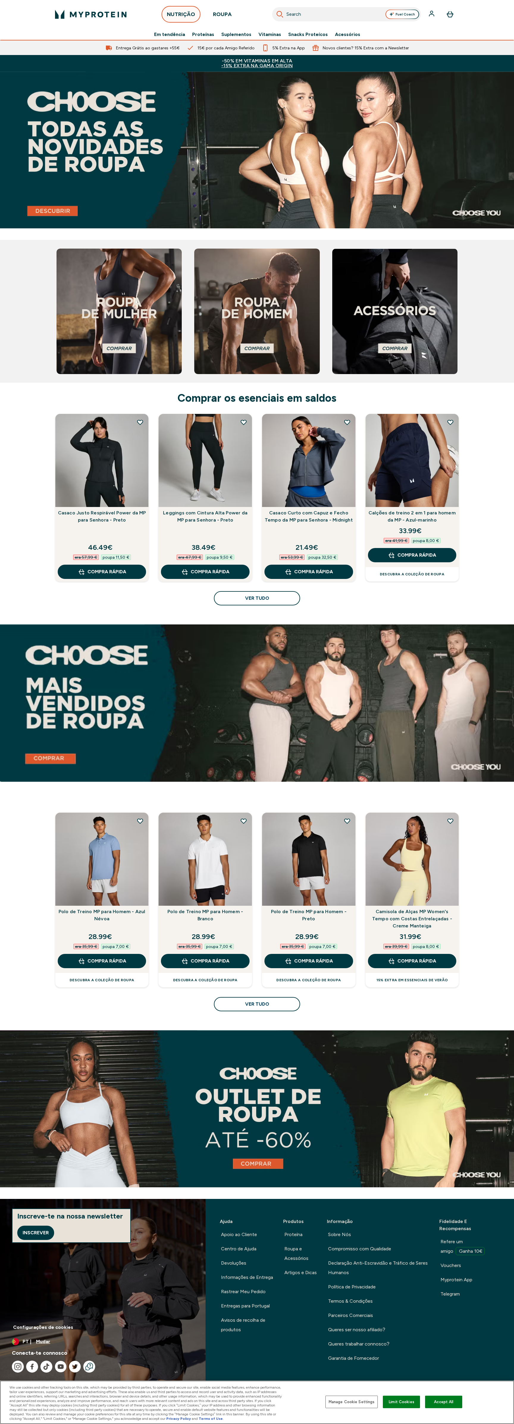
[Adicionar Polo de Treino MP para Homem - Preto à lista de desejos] (347, 821)
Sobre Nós (339, 1234)
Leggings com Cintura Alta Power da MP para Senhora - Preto (205, 516)
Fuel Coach (405, 14)
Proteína (293, 1234)
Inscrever (36, 1232)
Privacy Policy (178, 1419)
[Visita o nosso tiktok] (46, 1367)
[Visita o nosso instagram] (18, 1367)
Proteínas (203, 34)
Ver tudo (257, 598)
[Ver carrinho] (450, 14)
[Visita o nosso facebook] (32, 1367)
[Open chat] (89, 1367)
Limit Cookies (401, 1402)
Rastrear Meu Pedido (243, 1291)
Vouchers (451, 1265)
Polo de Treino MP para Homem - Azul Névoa (102, 915)
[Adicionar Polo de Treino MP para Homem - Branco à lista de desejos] (244, 821)
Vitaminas (269, 34)
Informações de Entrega (247, 1277)
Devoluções (233, 1263)
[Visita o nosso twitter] (75, 1367)
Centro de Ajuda (238, 1248)
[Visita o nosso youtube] (61, 1367)
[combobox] (346, 14)
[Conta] (432, 14)
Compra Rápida (106, 571)
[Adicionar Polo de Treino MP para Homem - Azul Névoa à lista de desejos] (140, 821)
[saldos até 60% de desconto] (257, 1108)
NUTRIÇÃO (181, 14)
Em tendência (169, 34)
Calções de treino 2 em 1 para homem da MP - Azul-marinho (412, 516)
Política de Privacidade (352, 1286)
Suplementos (236, 34)
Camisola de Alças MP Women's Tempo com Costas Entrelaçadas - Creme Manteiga (412, 918)
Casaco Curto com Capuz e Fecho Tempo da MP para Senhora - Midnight (309, 516)
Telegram (450, 1293)
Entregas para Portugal (245, 1305)
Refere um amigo (461, 1246)
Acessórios (347, 34)
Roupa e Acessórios (296, 1253)
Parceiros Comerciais (350, 1315)
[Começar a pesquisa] (280, 14)
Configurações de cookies (43, 1327)
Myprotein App (456, 1279)
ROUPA (222, 14)
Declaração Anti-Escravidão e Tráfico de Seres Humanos (378, 1267)
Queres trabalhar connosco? (358, 1343)
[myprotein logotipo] (90, 14)
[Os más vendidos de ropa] (257, 702)
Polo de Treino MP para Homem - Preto (309, 915)
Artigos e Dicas (300, 1272)
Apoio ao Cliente (239, 1234)
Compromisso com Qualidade (359, 1248)
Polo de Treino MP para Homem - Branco (205, 915)
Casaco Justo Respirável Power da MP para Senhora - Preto (102, 516)
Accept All (443, 1402)
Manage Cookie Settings (352, 1402)
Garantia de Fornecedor (353, 1358)
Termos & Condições (350, 1301)
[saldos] (257, 150)
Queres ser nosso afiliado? (356, 1329)
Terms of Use (211, 1419)
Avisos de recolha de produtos (243, 1325)
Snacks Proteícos (308, 34)
